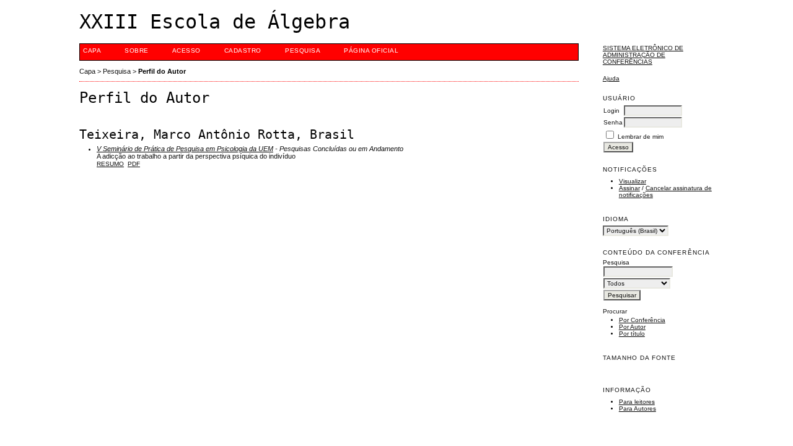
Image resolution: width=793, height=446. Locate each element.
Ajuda (611, 78)
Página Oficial (371, 50)
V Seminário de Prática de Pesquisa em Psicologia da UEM (185, 148)
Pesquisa (302, 50)
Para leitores (637, 401)
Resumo (110, 163)
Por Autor (632, 326)
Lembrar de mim (641, 136)
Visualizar (632, 181)
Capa (92, 50)
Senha (613, 122)
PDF (134, 163)
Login (611, 110)
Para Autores (637, 408)
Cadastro (242, 50)
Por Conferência (642, 320)
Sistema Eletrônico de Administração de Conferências (643, 55)
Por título (632, 333)
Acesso (186, 50)
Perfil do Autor (162, 71)
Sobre (137, 50)
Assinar (629, 188)
